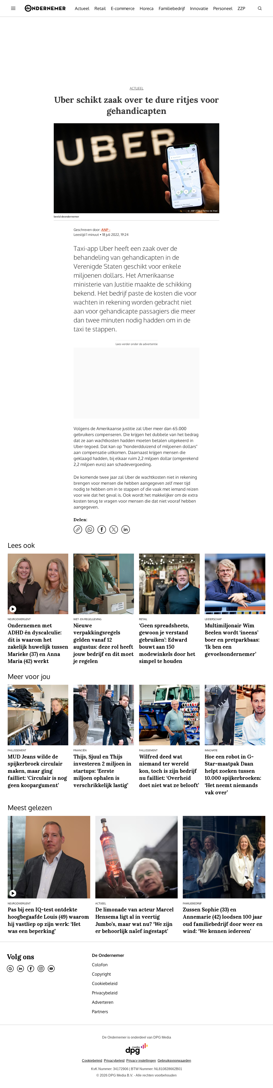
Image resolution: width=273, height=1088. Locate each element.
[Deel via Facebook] (101, 529)
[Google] (10, 968)
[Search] (260, 8)
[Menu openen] (13, 8)
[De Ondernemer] (45, 8)
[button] (141, 1060)
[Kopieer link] (78, 529)
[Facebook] (30, 968)
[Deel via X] (113, 529)
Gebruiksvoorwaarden (174, 1060)
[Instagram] (41, 968)
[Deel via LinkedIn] (125, 529)
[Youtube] (51, 968)
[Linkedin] (20, 968)
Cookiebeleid (92, 1060)
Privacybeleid (114, 1060)
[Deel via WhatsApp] (90, 529)
